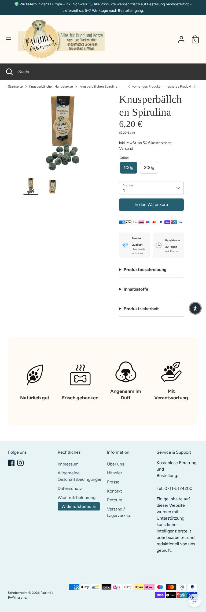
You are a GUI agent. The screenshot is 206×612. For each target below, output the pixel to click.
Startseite (15, 86)
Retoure (114, 499)
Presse (113, 482)
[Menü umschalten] (8, 39)
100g (128, 167)
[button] (195, 308)
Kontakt (114, 491)
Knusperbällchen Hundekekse (51, 86)
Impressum (68, 464)
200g (149, 167)
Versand (126, 148)
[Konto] (181, 37)
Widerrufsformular (78, 506)
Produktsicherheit (141, 308)
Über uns (115, 464)
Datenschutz (70, 488)
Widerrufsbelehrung (76, 497)
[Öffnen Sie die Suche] (9, 71)
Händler (114, 472)
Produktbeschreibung (145, 269)
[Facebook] (11, 463)
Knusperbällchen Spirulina (98, 86)
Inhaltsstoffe (136, 289)
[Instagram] (20, 463)
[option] (62, 135)
